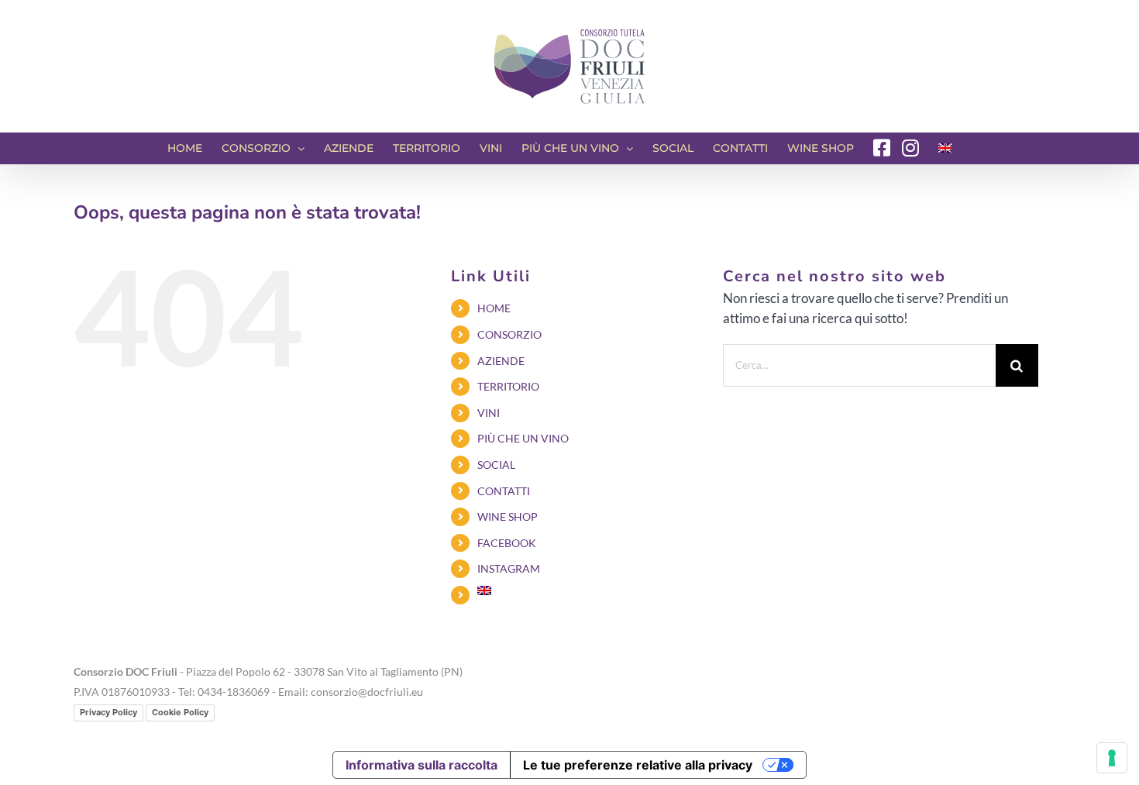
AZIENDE (501, 360)
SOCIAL (496, 464)
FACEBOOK (506, 542)
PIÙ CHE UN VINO (523, 438)
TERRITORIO (508, 386)
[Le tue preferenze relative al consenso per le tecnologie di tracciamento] (1112, 758)
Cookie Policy (180, 712)
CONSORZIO (509, 334)
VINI (488, 412)
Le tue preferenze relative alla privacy (637, 765)
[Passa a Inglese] (945, 148)
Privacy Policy (108, 712)
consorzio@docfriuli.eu (367, 691)
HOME (494, 308)
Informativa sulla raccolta (421, 765)
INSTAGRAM (508, 568)
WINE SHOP (507, 516)
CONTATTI (503, 491)
